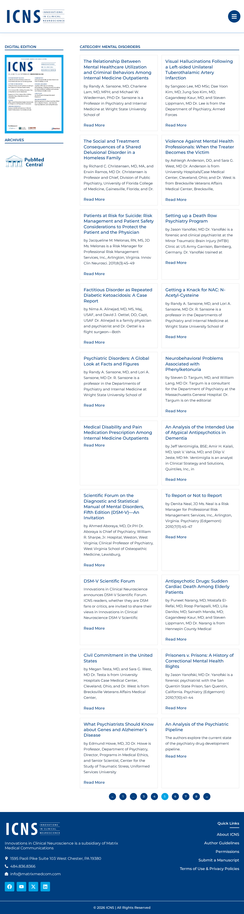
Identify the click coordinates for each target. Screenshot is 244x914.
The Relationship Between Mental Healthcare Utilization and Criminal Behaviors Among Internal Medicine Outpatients (117, 70)
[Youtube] (21, 886)
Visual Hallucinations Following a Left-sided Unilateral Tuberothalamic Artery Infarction (199, 70)
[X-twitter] (33, 886)
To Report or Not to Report (193, 495)
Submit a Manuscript (218, 860)
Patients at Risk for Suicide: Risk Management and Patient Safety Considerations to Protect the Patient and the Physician (119, 224)
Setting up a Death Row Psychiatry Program (191, 218)
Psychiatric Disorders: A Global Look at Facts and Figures (116, 361)
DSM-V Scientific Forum (109, 581)
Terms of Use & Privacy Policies (209, 868)
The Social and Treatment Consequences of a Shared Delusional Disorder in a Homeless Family (112, 149)
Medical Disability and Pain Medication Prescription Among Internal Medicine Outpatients (118, 432)
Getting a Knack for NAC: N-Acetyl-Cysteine (195, 292)
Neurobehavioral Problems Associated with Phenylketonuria (194, 364)
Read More (94, 125)
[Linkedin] (45, 886)
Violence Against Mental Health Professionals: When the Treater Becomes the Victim (199, 147)
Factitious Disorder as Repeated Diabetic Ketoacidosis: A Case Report (118, 295)
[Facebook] (9, 886)
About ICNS (228, 834)
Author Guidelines (221, 843)
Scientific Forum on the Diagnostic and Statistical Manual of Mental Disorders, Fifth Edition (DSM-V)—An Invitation (114, 506)
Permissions (227, 851)
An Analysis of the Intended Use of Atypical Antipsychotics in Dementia (199, 432)
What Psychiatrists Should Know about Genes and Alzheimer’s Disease (119, 730)
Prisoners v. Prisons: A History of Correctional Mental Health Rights (199, 661)
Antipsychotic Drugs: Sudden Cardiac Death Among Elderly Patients (197, 587)
